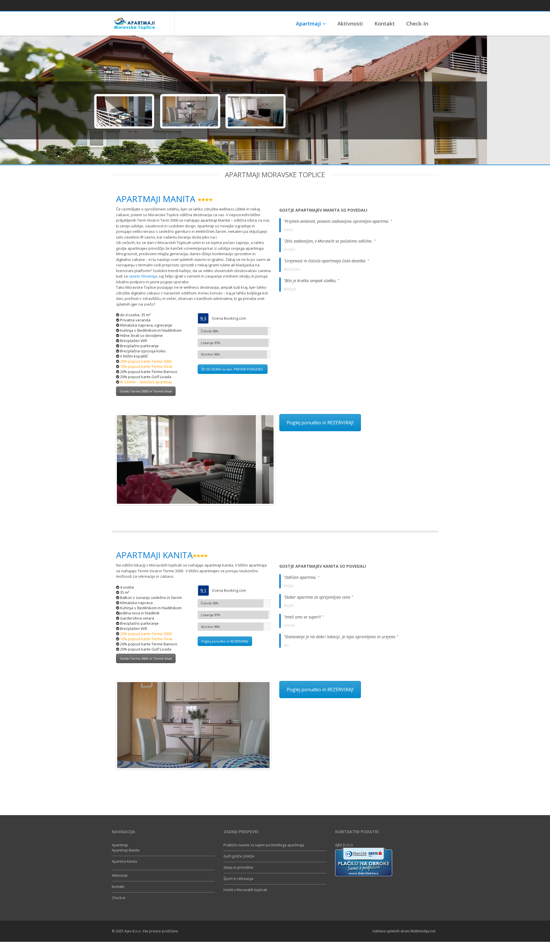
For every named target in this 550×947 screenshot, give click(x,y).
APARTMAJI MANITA (157, 199)
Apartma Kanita (124, 861)
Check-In (417, 23)
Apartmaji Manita (126, 850)
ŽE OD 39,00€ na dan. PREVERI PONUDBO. (232, 369)
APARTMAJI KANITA (154, 555)
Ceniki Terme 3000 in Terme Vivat (146, 391)
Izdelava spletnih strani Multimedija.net (403, 931)
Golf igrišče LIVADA (238, 856)
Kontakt (384, 23)
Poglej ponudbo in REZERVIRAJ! (320, 422)
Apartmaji (309, 23)
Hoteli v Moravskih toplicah (245, 889)
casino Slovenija (143, 276)
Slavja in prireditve (238, 867)
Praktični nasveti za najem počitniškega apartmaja (263, 845)
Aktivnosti (350, 23)
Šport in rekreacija (238, 878)
